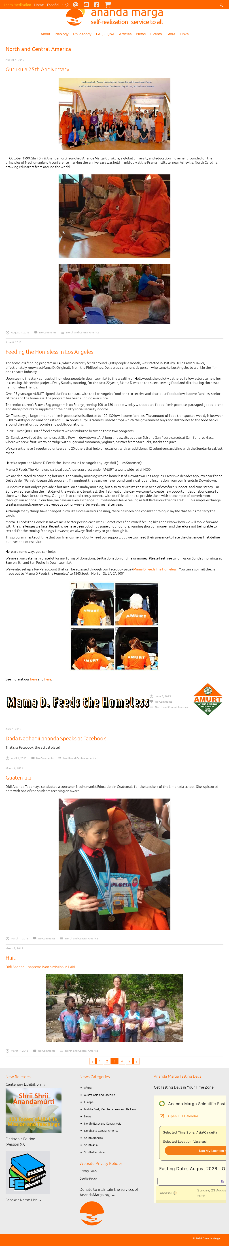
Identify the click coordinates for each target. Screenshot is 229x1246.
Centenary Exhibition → (26, 1084)
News (141, 33)
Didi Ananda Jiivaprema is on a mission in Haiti (40, 966)
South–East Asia (94, 1152)
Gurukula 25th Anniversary (37, 69)
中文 (66, 4)
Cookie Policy (88, 1178)
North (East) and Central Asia (102, 1123)
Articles (125, 34)
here (33, 679)
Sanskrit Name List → (24, 1199)
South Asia (91, 1145)
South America (93, 1138)
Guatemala (18, 777)
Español (53, 4)
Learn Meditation (17, 4)
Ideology (62, 34)
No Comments (47, 332)
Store (170, 34)
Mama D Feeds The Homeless (154, 569)
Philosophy (82, 34)
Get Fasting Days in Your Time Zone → (186, 1087)
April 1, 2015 (13, 729)
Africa (88, 1087)
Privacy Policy (88, 1171)
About (45, 34)
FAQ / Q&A (105, 34)
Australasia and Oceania (99, 1095)
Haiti (11, 957)
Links (184, 34)
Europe (88, 1102)
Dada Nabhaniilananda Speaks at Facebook (56, 738)
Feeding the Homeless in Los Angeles (49, 351)
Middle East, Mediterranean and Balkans (110, 1109)
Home (39, 4)
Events (156, 34)
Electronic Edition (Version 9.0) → (20, 1141)
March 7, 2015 (14, 768)
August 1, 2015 (15, 59)
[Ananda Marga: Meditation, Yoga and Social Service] (114, 15)
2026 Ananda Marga (208, 1238)
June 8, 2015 (13, 342)
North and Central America (82, 332)
